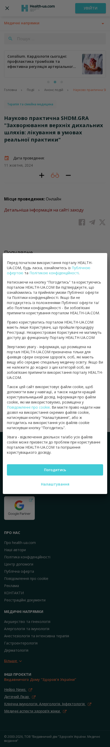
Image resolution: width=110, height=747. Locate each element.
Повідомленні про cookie (28, 407)
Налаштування (55, 484)
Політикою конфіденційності (54, 272)
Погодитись (55, 469)
